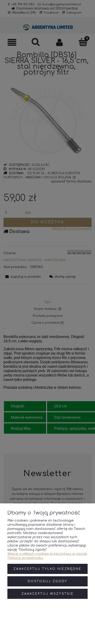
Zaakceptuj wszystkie (47, 593)
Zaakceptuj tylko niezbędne (47, 568)
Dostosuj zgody (47, 581)
